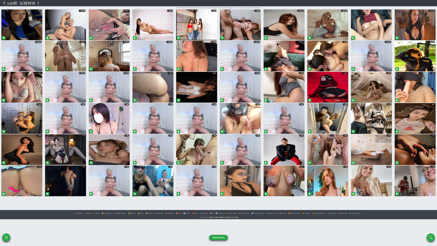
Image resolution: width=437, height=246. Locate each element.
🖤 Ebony (87, 213)
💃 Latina (96, 213)
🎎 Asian (79, 213)
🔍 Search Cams (355, 213)
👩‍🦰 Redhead (169, 213)
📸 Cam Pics (343, 213)
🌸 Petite (186, 213)
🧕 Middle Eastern (119, 213)
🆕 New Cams (220, 213)
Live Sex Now (219, 237)
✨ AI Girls (282, 213)
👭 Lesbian (204, 213)
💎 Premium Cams (257, 213)
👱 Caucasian (106, 213)
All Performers (229, 217)
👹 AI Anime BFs (318, 213)
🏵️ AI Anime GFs (294, 213)
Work (216, 217)
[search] (431, 237)
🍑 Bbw (178, 213)
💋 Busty (195, 213)
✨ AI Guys (306, 213)
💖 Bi (211, 213)
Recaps (221, 217)
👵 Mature (132, 213)
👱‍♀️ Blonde (149, 213)
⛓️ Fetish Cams (271, 213)
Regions (211, 217)
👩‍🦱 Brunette (159, 213)
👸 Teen (141, 213)
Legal (236, 217)
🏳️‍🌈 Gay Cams (232, 213)
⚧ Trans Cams (244, 213)
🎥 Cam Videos (331, 213)
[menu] (6, 237)
